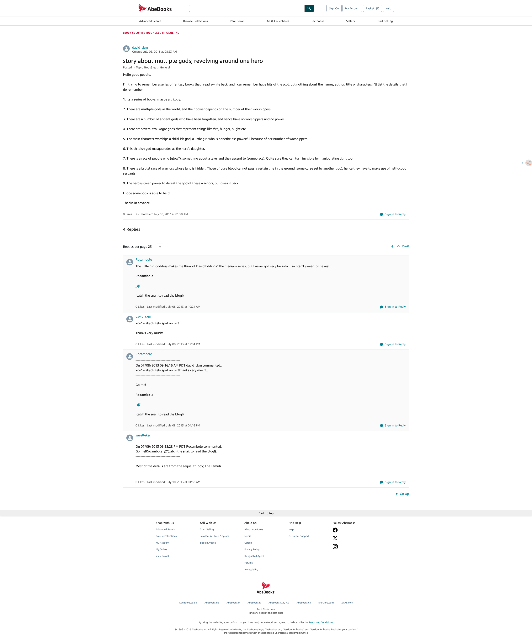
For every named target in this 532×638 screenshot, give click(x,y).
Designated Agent (254, 555)
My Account (352, 8)
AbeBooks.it (254, 602)
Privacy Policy (252, 549)
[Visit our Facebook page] (352, 530)
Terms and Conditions (321, 622)
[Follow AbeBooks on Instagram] (352, 546)
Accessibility (251, 569)
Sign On (334, 8)
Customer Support (298, 536)
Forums (248, 562)
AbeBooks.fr (233, 602)
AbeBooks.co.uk (188, 602)
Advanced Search (150, 21)
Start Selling (385, 21)
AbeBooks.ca (304, 602)
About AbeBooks (253, 529)
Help (388, 8)
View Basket (162, 555)
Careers (248, 542)
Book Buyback (208, 542)
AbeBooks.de (211, 602)
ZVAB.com (347, 602)
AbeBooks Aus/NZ (278, 602)
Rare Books (237, 21)
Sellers (350, 21)
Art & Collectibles (277, 21)
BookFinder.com (266, 611)
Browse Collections (195, 21)
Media (247, 536)
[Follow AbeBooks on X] (352, 538)
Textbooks (317, 21)
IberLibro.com (326, 602)
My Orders (161, 549)
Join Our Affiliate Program (214, 536)
